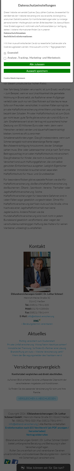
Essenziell (12, 52)
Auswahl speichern (37, 71)
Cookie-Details (10, 78)
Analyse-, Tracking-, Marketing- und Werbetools (33, 57)
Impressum (20, 78)
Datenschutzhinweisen (15, 33)
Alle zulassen (37, 64)
